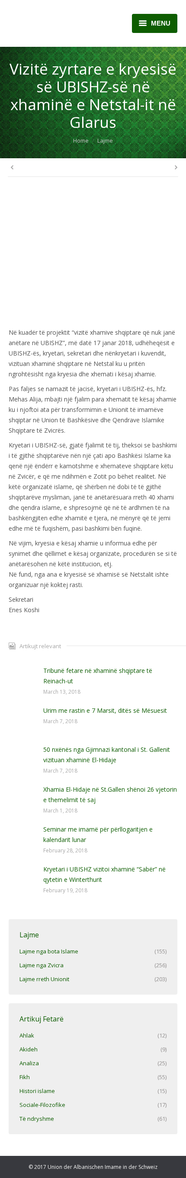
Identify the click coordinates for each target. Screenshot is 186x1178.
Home (81, 140)
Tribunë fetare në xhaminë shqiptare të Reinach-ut (97, 675)
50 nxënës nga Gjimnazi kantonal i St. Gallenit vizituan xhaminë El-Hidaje (106, 754)
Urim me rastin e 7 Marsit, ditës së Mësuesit (105, 710)
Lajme (105, 140)
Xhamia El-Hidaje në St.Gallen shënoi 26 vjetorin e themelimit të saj (110, 794)
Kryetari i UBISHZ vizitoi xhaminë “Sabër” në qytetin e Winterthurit (104, 874)
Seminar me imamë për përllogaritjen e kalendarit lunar (98, 834)
